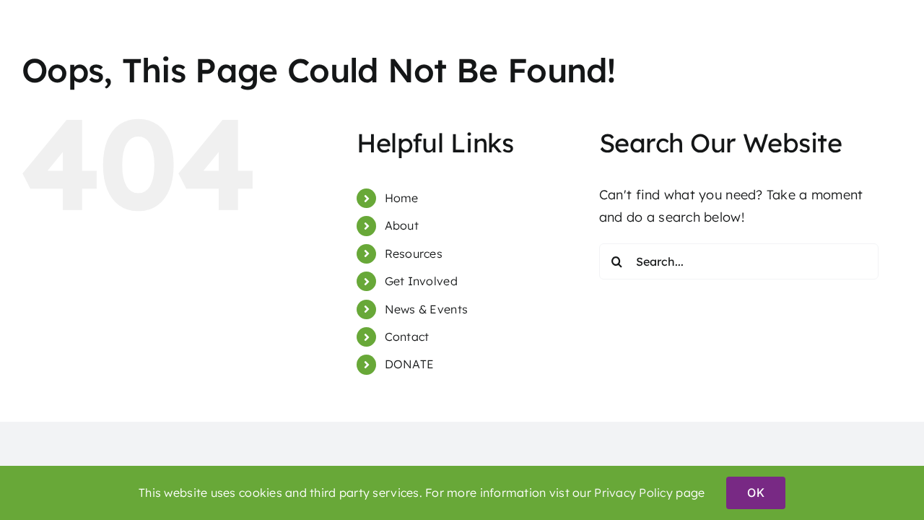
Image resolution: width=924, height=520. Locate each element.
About (402, 225)
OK (755, 492)
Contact (407, 336)
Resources (414, 253)
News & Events (426, 309)
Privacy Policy (633, 492)
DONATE (410, 364)
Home (402, 198)
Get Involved (421, 281)
